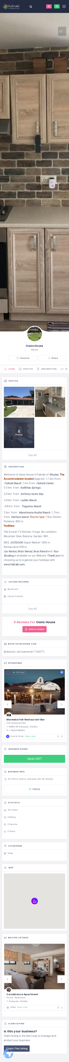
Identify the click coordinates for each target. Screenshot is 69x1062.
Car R (7, 551)
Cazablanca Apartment (22, 994)
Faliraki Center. (45, 483)
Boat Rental (40, 551)
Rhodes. (54, 474)
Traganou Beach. (32, 506)
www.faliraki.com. (14, 564)
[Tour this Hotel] (62, 31)
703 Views (20, 672)
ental (13, 551)
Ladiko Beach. (28, 500)
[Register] (57, 6)
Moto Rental (24, 551)
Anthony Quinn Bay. (32, 493)
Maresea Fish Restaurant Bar (25, 719)
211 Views (20, 947)
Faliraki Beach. (13, 483)
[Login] (49, 6)
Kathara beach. (20, 516)
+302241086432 (17, 730)
